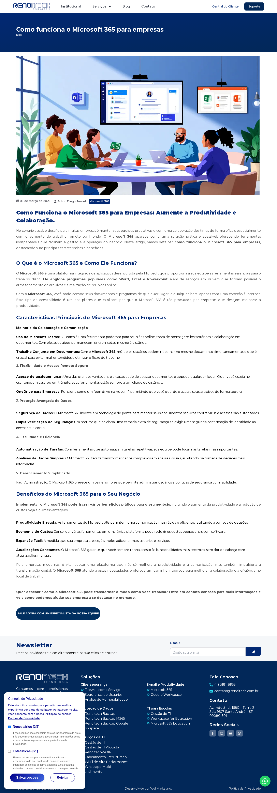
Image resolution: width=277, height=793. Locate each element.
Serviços (99, 6)
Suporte (254, 6)
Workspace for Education (171, 718)
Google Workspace (166, 695)
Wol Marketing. (161, 788)
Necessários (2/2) (26, 726)
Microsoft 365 (99, 201)
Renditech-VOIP (98, 752)
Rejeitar (63, 777)
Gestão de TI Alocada (102, 747)
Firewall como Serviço (102, 690)
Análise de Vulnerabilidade (106, 699)
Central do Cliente (225, 6)
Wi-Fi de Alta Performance (106, 762)
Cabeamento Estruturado (106, 757)
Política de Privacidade (24, 718)
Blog (126, 6)
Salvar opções (27, 777)
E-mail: (175, 643)
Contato (148, 6)
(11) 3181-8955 (225, 684)
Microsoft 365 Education (170, 723)
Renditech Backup (100, 714)
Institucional (71, 6)
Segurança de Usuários (103, 695)
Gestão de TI (161, 714)
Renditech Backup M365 (105, 718)
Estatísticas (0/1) (25, 751)
